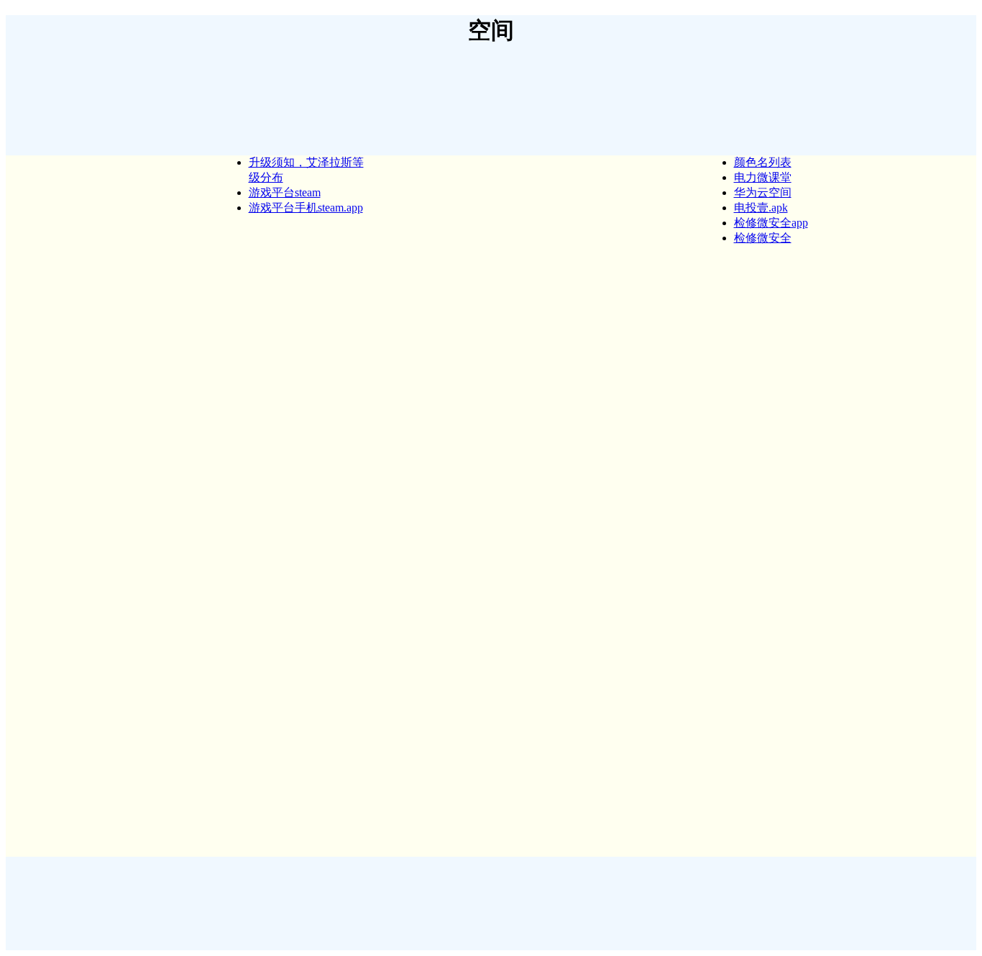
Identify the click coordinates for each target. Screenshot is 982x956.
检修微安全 (762, 238)
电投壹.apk (761, 207)
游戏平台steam (285, 192)
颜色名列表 (762, 162)
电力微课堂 (762, 177)
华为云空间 (762, 192)
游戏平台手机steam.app (306, 207)
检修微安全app (771, 223)
